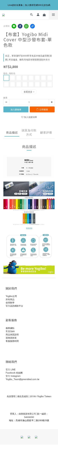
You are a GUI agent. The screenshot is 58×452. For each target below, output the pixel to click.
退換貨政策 (11, 337)
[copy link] (32, 26)
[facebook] (20, 26)
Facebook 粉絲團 (14, 372)
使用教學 (10, 302)
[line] (14, 26)
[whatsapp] (26, 26)
